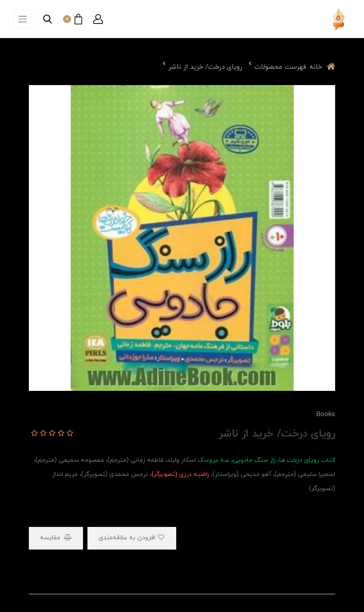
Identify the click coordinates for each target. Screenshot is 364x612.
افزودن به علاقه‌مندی (128, 538)
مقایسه (51, 538)
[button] (98, 19)
